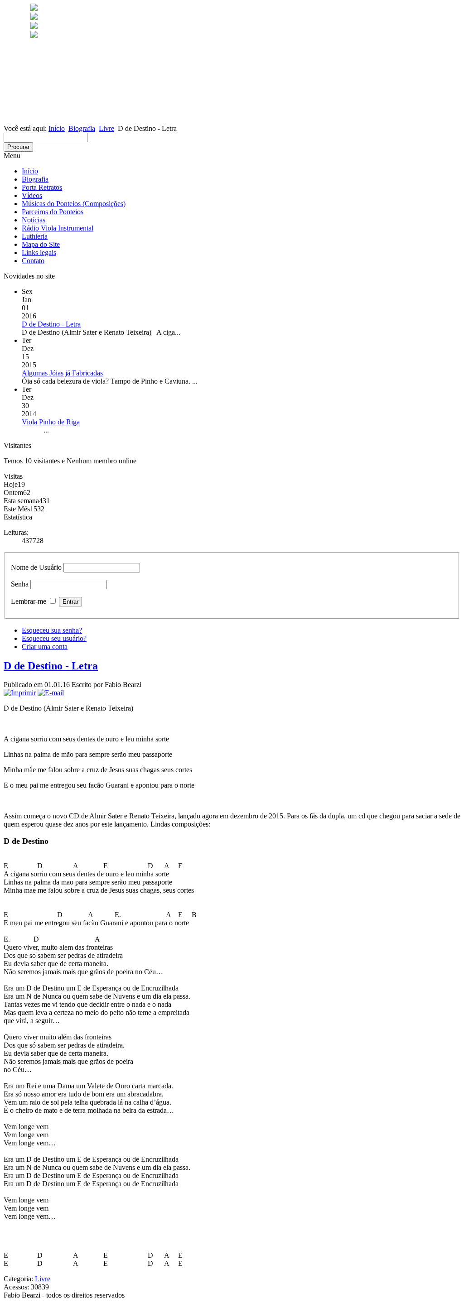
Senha (20, 584)
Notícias (33, 220)
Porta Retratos (42, 187)
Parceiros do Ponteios (52, 212)
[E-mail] (51, 693)
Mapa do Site (41, 244)
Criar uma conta (45, 646)
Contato (33, 260)
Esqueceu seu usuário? (54, 638)
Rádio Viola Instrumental (57, 228)
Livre (106, 128)
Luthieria (35, 236)
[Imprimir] (20, 693)
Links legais (39, 252)
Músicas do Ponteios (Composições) (74, 203)
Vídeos (32, 195)
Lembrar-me (28, 601)
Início (56, 128)
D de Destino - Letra (51, 666)
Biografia (81, 128)
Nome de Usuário (36, 567)
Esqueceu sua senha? (52, 630)
